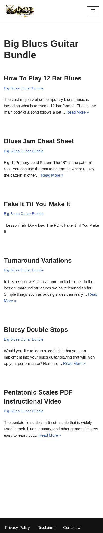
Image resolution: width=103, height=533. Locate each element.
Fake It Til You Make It (37, 204)
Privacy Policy (17, 527)
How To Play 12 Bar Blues (42, 78)
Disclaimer (46, 527)
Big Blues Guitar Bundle (24, 88)
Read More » (77, 112)
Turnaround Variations (38, 260)
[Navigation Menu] (93, 10)
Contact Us (73, 527)
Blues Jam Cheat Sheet (39, 141)
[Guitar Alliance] (20, 11)
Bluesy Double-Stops (36, 329)
